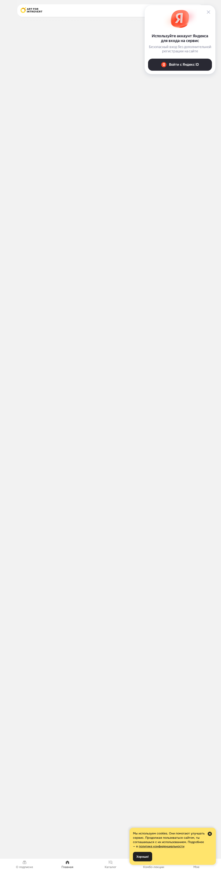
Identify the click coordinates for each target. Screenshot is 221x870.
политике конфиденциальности (161, 846)
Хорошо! (142, 857)
